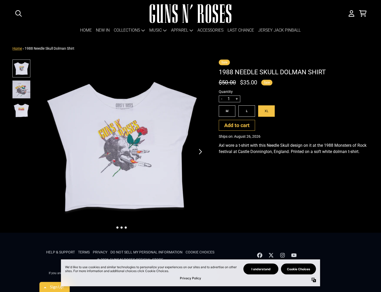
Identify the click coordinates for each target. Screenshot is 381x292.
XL (266, 111)
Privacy (100, 252)
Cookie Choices (200, 252)
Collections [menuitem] (127, 30)
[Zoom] (121, 146)
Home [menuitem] (86, 30)
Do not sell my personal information (146, 252)
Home (17, 48)
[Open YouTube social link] (294, 255)
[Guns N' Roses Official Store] (191, 13)
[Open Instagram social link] (282, 255)
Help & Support (60, 252)
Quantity (226, 92)
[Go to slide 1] (117, 228)
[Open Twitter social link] (271, 255)
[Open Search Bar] (18, 13)
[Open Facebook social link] (259, 255)
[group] (21, 68)
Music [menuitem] (155, 30)
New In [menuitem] (103, 30)
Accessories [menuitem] (210, 30)
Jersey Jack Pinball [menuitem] (279, 30)
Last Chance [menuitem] (241, 30)
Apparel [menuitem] (179, 30)
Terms (84, 252)
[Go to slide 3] (126, 228)
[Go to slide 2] (122, 228)
